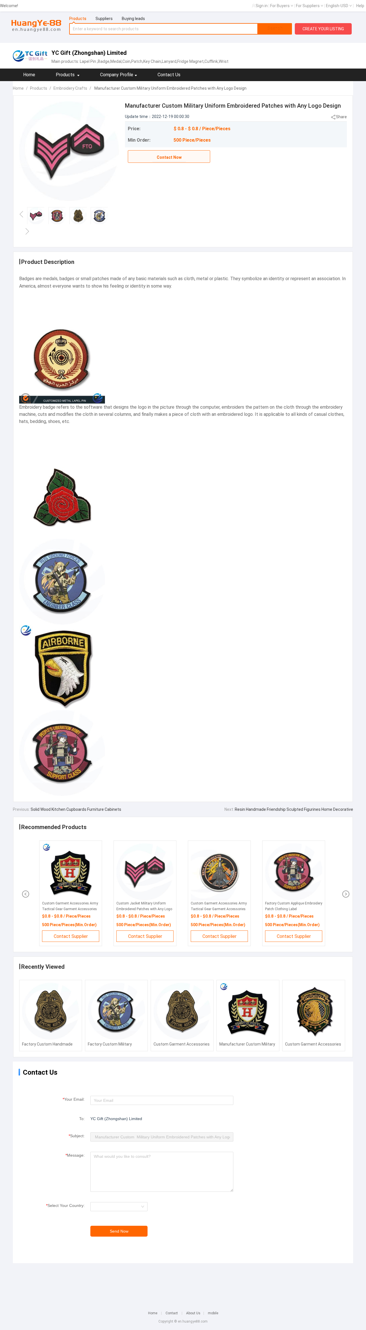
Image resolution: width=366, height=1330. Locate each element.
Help (360, 5)
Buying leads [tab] (133, 18)
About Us (193, 1313)
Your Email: (74, 1099)
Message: (75, 1155)
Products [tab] (77, 18)
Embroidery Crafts (70, 88)
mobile (213, 1313)
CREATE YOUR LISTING (323, 29)
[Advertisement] (183, 1283)
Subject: (77, 1136)
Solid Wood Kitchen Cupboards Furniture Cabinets (75, 809)
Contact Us (169, 74)
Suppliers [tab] (104, 18)
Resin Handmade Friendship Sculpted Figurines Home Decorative (293, 809)
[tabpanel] (180, 29)
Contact (172, 1313)
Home (29, 74)
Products (38, 88)
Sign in (262, 5)
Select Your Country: (65, 1205)
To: (82, 1118)
